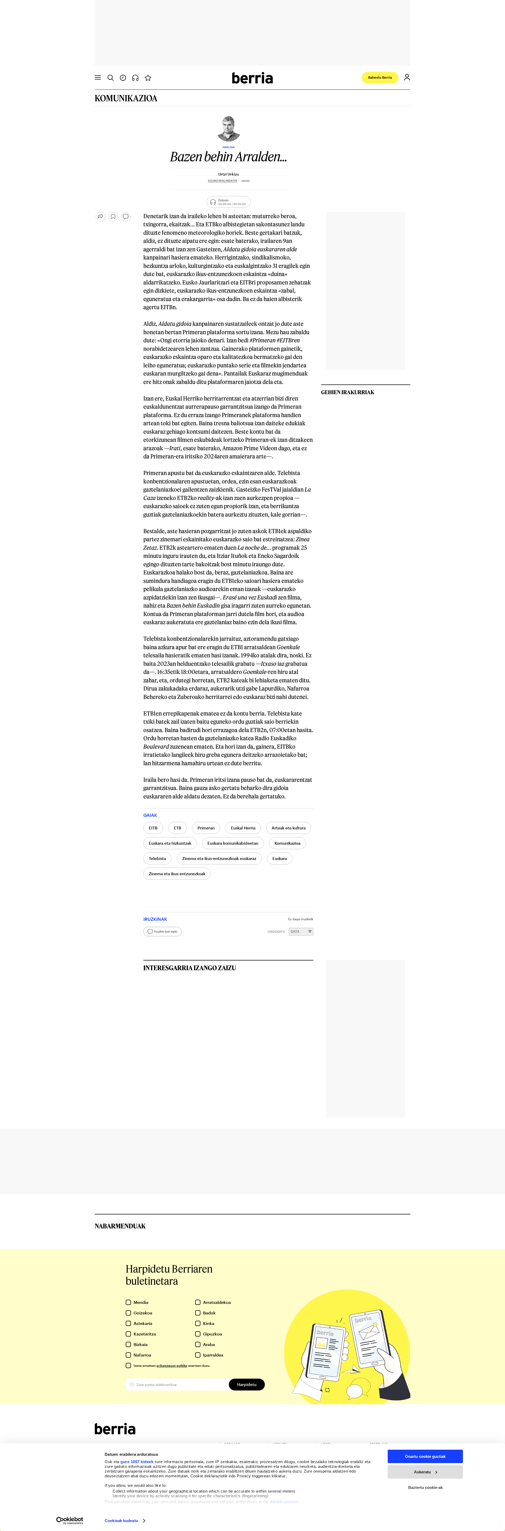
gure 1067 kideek (136, 1461)
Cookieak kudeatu (121, 1520)
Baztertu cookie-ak (425, 1487)
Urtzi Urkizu (228, 174)
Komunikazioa (287, 843)
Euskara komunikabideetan (233, 843)
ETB (177, 827)
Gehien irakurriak (347, 392)
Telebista (157, 858)
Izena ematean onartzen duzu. (172, 1365)
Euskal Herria (243, 827)
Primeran (206, 827)
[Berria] (115, 1432)
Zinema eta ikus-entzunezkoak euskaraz (219, 858)
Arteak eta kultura (289, 827)
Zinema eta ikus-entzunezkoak (177, 873)
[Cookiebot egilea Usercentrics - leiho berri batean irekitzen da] (70, 1521)
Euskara (279, 858)
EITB (153, 827)
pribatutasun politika (171, 1365)
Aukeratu (422, 1472)
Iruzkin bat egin (165, 931)
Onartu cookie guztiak (425, 1456)
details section (284, 1501)
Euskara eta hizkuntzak (170, 843)
